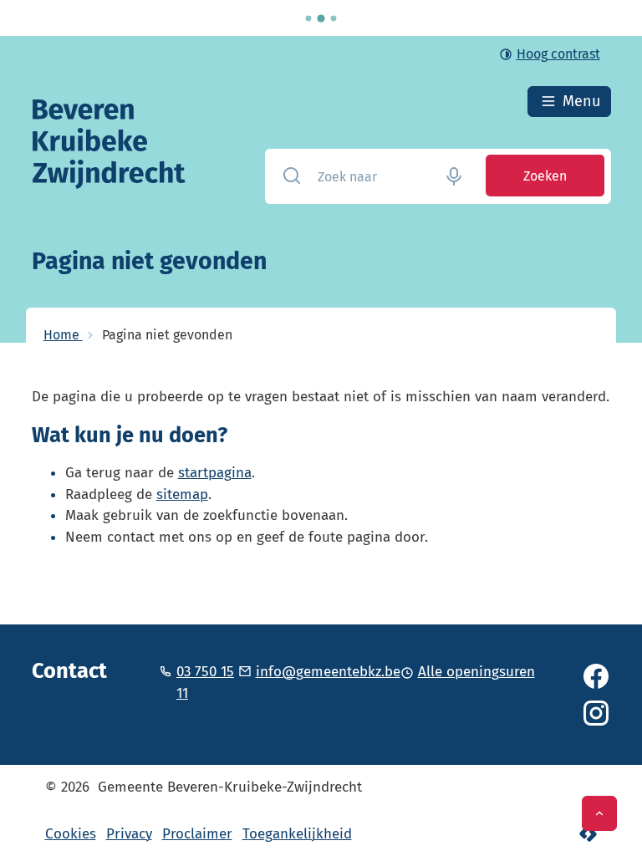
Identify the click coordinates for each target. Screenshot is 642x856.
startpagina (215, 473)
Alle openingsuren (476, 671)
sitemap (182, 494)
